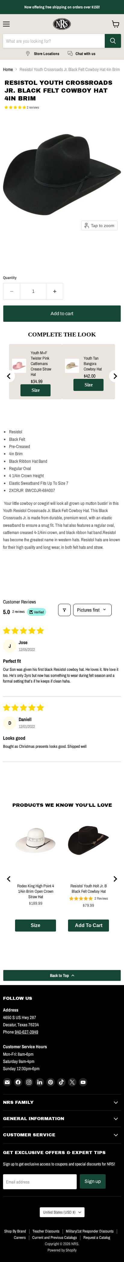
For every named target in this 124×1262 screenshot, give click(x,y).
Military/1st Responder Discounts (89, 1231)
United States (59, 1212)
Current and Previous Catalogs (54, 1237)
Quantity (10, 277)
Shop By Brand (15, 1231)
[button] (16, 107)
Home (8, 69)
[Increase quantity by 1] (54, 291)
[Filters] (64, 610)
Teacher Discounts (46, 1231)
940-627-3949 (26, 1032)
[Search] (113, 41)
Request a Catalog (96, 1237)
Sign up (93, 1181)
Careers (20, 1237)
